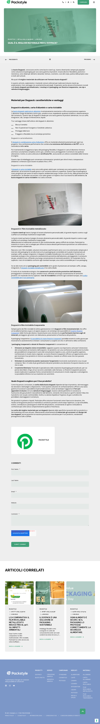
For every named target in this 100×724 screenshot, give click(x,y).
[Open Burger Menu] (94, 2)
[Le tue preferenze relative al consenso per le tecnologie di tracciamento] (96, 720)
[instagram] (10, 685)
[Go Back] (50, 59)
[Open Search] (74, 2)
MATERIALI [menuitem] (86, 670)
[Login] (68, 2)
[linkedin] (6, 685)
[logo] (17, 673)
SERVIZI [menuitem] (49, 670)
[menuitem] (38, 675)
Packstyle (11, 39)
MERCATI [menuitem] (74, 670)
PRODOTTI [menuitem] (38, 670)
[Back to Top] (82, 711)
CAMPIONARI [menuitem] (63, 670)
